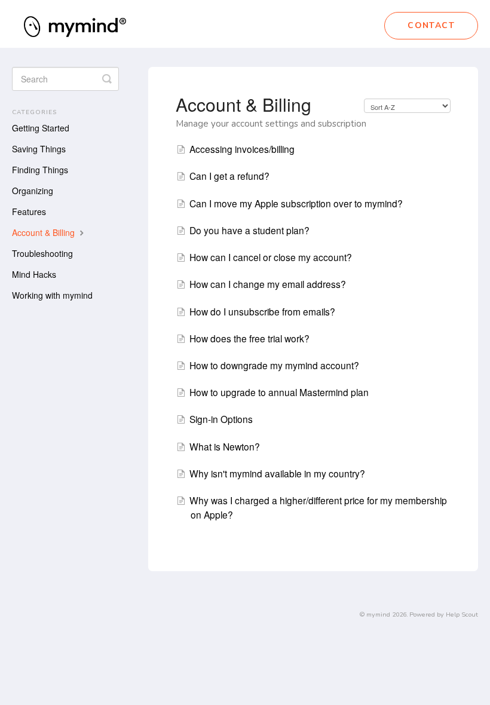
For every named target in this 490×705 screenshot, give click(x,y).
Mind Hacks (34, 274)
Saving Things (39, 149)
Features (29, 211)
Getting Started (40, 128)
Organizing (32, 191)
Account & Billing (44, 232)
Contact (431, 25)
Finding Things (40, 170)
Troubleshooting (42, 253)
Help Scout (462, 614)
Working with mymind (52, 295)
